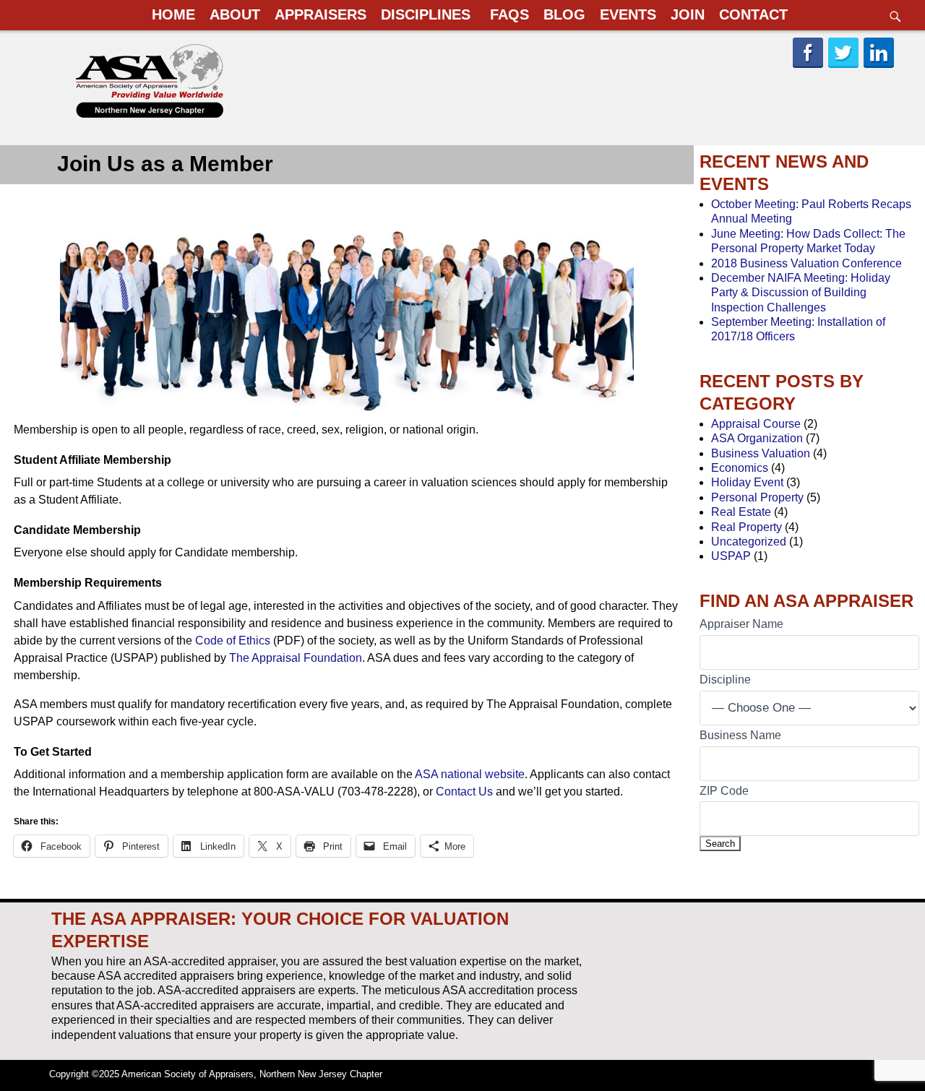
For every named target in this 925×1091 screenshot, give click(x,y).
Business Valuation (760, 453)
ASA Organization (757, 438)
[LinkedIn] (880, 66)
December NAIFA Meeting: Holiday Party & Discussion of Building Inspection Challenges (800, 293)
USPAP (731, 556)
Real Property (746, 527)
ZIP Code (724, 791)
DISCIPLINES (425, 14)
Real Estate (741, 512)
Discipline (725, 679)
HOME (173, 14)
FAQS (509, 14)
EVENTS (628, 14)
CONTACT (753, 14)
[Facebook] (809, 66)
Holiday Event (747, 482)
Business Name (740, 735)
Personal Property (757, 497)
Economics (739, 468)
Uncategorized (748, 541)
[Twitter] (844, 66)
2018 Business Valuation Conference (806, 263)
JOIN (688, 14)
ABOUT (235, 14)
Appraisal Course (756, 424)
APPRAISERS (320, 14)
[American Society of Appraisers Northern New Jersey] (154, 116)
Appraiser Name (741, 624)
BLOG (564, 14)
